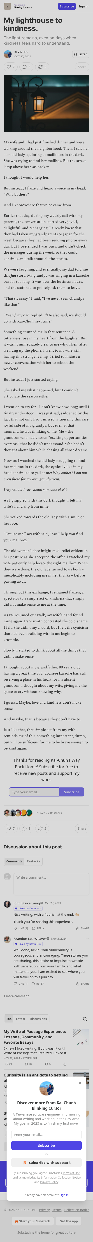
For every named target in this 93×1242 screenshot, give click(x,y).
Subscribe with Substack (50, 1162)
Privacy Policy (49, 1182)
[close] (80, 1083)
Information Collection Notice (61, 1177)
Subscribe (46, 1145)
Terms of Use (71, 1173)
